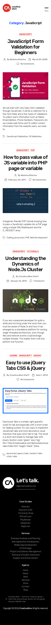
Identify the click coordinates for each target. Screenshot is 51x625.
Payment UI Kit (25, 510)
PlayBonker (25, 519)
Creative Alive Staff (29, 276)
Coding (10, 237)
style (9, 456)
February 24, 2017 (17, 180)
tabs (15, 456)
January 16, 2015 (18, 281)
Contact (25, 586)
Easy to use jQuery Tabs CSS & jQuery (25, 365)
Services (26, 580)
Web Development (39, 237)
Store (25, 583)
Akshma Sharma (18, 59)
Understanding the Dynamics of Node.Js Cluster (25, 263)
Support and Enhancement (25, 558)
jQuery (37, 355)
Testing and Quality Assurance (25, 554)
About (25, 573)
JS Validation (35, 136)
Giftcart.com (25, 516)
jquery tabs (23, 453)
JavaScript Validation (17, 136)
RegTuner (25, 526)
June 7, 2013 (42, 375)
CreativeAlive (25, 608)
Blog (25, 589)
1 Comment (38, 281)
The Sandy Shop (25, 513)
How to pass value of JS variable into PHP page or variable (25, 162)
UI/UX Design (25, 548)
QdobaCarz (25, 523)
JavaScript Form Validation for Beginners (25, 46)
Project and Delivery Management (25, 551)
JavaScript (25, 34)
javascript (19, 237)
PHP (33, 150)
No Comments (27, 64)
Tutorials (33, 251)
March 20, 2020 (39, 59)
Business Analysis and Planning (25, 538)
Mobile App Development (25, 545)
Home (25, 570)
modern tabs (36, 453)
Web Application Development (25, 541)
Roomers (25, 506)
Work (25, 576)
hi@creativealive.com (26, 486)
